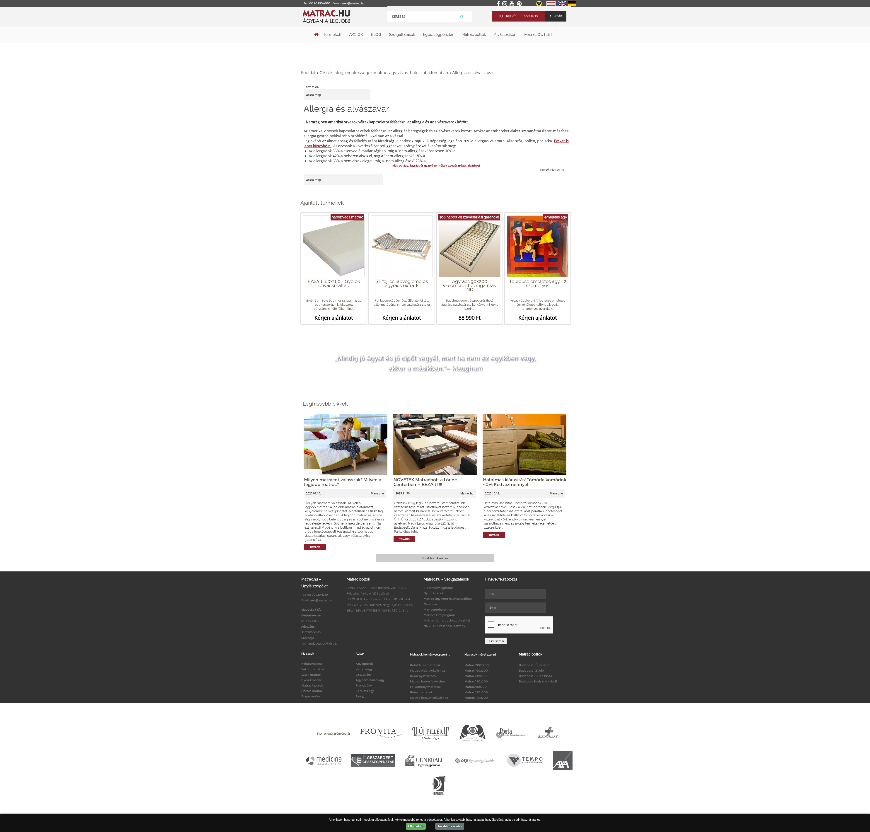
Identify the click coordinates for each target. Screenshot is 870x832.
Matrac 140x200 (476, 697)
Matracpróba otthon (438, 609)
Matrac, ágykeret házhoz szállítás (448, 598)
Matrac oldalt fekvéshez (427, 670)
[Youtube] (513, 3)
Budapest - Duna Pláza (535, 676)
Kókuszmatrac (311, 663)
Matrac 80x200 (475, 676)
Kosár (558, 16)
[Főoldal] (316, 34)
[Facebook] (499, 3)
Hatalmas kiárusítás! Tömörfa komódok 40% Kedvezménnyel (524, 482)
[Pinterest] (520, 3)
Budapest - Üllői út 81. (534, 665)
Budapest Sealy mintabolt (538, 681)
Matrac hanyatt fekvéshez (429, 697)
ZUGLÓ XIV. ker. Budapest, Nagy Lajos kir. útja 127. (380, 605)
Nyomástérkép (434, 593)
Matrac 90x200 (475, 687)
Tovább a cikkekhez (435, 558)
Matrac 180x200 (476, 681)
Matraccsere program (439, 615)
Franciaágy (364, 685)
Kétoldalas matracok (425, 665)
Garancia (430, 604)
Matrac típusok (312, 685)
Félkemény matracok (426, 687)
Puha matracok (421, 692)
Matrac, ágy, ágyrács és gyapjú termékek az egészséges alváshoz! (436, 165)
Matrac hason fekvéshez (427, 681)
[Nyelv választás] (551, 5)
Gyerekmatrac (311, 680)
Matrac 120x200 (476, 692)
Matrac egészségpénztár (333, 733)
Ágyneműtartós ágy (370, 680)
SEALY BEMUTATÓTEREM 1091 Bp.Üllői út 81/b (377, 610)
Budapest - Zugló (531, 670)
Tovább (315, 547)
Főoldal (308, 72)
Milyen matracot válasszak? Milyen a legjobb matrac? (342, 482)
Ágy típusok (364, 663)
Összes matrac (312, 691)
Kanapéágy (364, 669)
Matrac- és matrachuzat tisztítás (447, 620)
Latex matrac (311, 674)
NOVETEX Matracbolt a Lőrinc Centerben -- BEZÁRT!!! (425, 482)
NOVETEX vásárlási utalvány (444, 626)
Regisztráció (529, 16)
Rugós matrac (311, 696)
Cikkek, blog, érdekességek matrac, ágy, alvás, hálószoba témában (384, 72)
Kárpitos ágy (365, 691)
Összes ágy (364, 674)
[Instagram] (505, 3)
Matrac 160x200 (476, 670)
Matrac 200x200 (476, 665)
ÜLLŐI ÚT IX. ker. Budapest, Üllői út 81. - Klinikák (379, 599)
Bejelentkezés (507, 16)
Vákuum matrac (313, 669)
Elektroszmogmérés (438, 588)
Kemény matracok (423, 676)
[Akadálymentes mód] (539, 5)
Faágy (360, 696)
